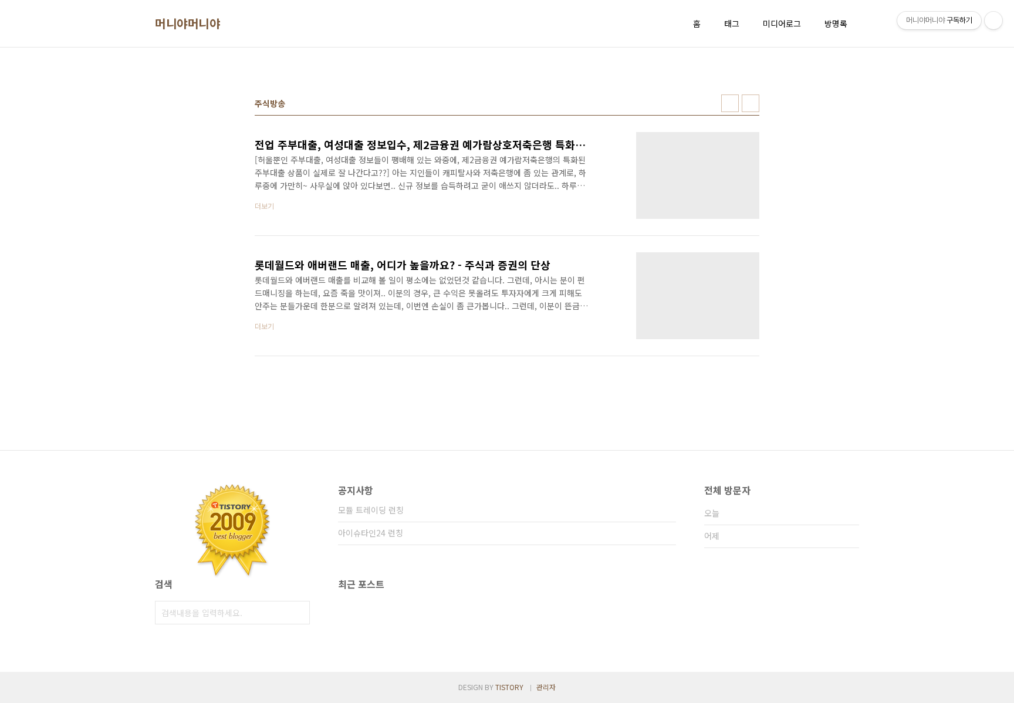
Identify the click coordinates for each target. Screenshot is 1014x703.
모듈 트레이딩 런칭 (371, 510)
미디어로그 (782, 23)
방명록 (835, 23)
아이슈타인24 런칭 (370, 533)
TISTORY (509, 687)
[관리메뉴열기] (993, 20)
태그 (731, 23)
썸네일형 (730, 103)
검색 (298, 612)
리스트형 (750, 103)
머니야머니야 (187, 23)
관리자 (546, 687)
